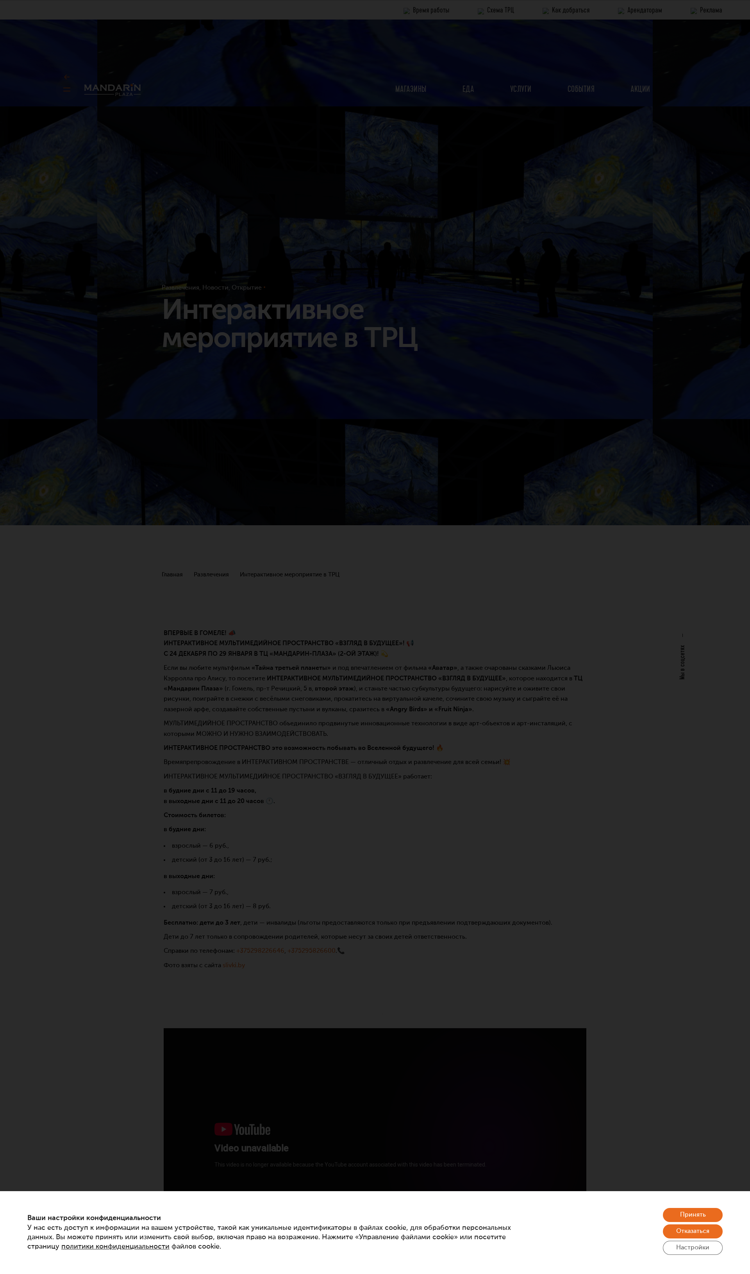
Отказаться (692, 1231)
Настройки (692, 1248)
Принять (693, 1215)
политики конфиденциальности (115, 1246)
